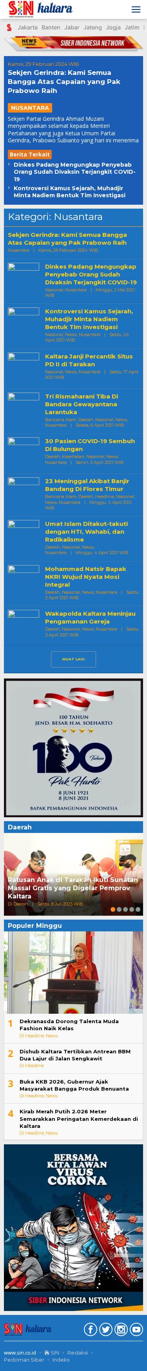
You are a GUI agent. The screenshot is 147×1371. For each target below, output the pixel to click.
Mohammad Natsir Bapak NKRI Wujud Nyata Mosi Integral (85, 576)
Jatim (132, 27)
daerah (85, 419)
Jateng (92, 27)
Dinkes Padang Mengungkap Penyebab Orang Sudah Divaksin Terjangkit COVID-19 (75, 171)
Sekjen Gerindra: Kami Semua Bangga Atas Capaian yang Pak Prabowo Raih (64, 82)
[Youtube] (135, 1331)
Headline (104, 496)
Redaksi (77, 1352)
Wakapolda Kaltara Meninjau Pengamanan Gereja (90, 617)
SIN (54, 1352)
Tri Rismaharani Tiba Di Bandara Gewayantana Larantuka (81, 404)
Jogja (113, 27)
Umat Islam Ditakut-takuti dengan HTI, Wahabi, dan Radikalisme (86, 531)
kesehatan (73, 456)
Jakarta (28, 27)
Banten (51, 27)
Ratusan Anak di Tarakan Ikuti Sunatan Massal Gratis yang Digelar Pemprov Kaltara (73, 888)
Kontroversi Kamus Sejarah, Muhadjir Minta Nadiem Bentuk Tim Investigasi (69, 192)
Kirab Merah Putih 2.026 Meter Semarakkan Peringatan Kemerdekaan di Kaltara (79, 1118)
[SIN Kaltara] (41, 9)
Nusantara (30, 107)
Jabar (72, 27)
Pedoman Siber (24, 1359)
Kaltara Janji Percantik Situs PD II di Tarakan (89, 360)
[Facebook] (89, 1331)
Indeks (61, 1359)
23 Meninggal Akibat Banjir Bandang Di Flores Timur (87, 485)
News (71, 334)
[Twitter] (105, 1331)
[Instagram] (120, 1331)
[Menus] (136, 9)
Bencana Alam (60, 419)
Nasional (54, 290)
